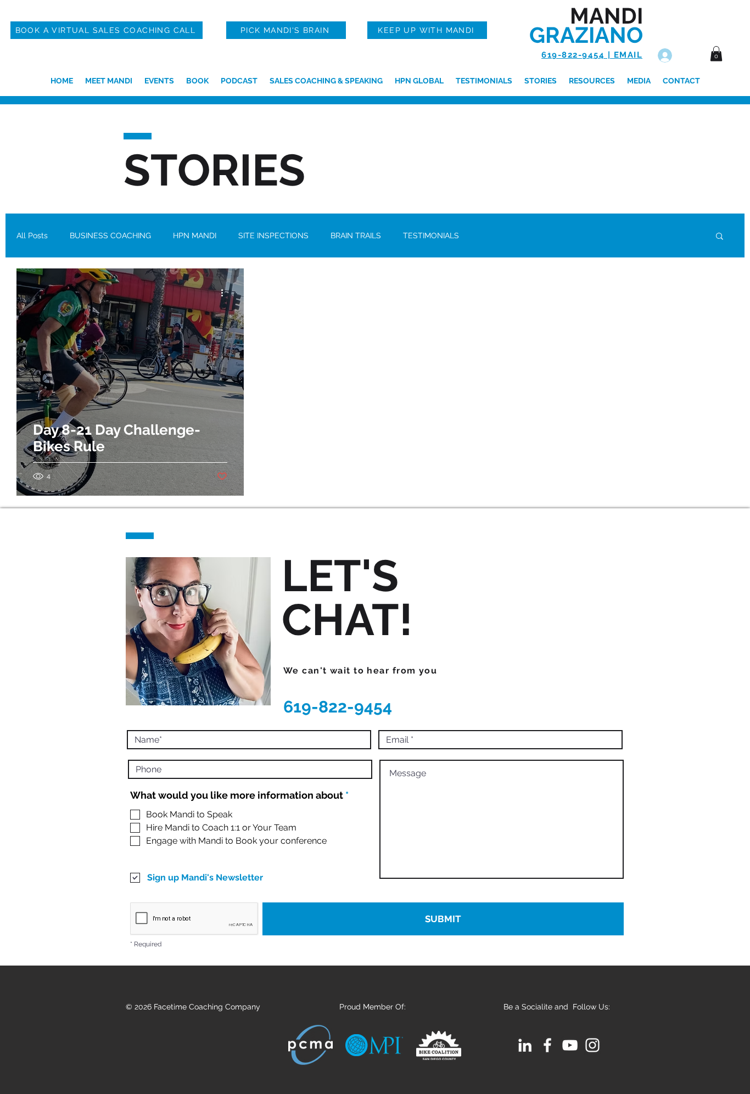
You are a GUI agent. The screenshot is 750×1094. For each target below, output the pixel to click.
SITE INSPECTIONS (273, 235)
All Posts (32, 235)
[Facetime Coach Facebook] (547, 1045)
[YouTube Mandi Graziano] (570, 1045)
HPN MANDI (194, 235)
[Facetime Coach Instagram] (592, 1045)
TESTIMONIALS (431, 235)
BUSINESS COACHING (110, 235)
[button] (716, 53)
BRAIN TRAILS (356, 235)
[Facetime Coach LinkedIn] (525, 1045)
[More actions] (225, 292)
